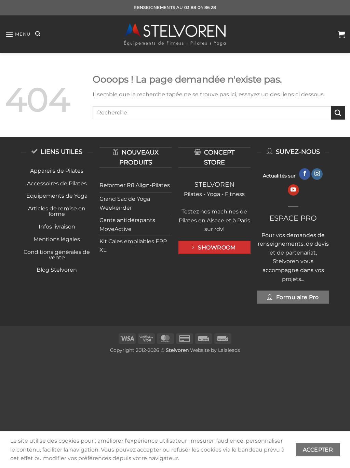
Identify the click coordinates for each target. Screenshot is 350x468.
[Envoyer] (338, 112)
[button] (17, 34)
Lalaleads (229, 350)
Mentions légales (56, 239)
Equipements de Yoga (57, 196)
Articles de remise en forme (56, 211)
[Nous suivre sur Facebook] (304, 174)
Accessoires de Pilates (57, 183)
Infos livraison (57, 226)
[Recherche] (37, 33)
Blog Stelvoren (57, 270)
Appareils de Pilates (56, 171)
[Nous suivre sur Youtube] (293, 190)
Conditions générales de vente (57, 255)
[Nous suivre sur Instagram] (317, 174)
